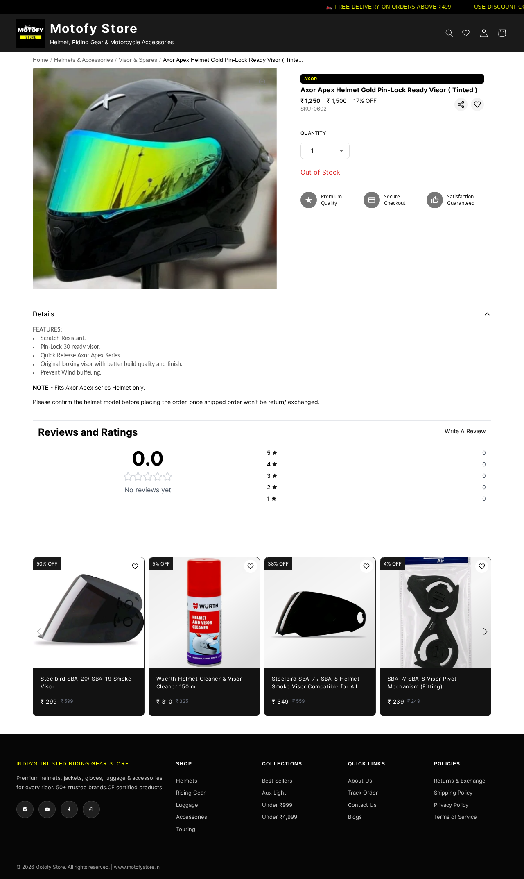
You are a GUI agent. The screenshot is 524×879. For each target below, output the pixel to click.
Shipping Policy (453, 792)
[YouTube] (47, 809)
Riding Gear (191, 792)
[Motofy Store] (30, 33)
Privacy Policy (451, 805)
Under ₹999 (277, 805)
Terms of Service (455, 816)
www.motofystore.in (137, 867)
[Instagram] (25, 809)
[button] (461, 104)
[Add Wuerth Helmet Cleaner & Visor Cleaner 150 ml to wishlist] (250, 566)
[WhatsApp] (91, 809)
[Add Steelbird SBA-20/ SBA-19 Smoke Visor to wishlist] (135, 566)
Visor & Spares (138, 60)
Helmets (186, 780)
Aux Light (274, 792)
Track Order (363, 792)
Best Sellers (277, 780)
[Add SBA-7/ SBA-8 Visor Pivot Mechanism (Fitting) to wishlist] (481, 566)
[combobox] (325, 151)
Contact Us (362, 805)
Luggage (187, 805)
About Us (360, 780)
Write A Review (465, 430)
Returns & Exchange (460, 780)
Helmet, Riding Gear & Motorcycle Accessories (112, 42)
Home (40, 60)
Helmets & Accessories (83, 60)
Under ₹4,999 (279, 816)
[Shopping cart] (502, 33)
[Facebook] (69, 809)
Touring (185, 829)
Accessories (191, 816)
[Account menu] (484, 33)
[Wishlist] (466, 33)
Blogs (355, 816)
